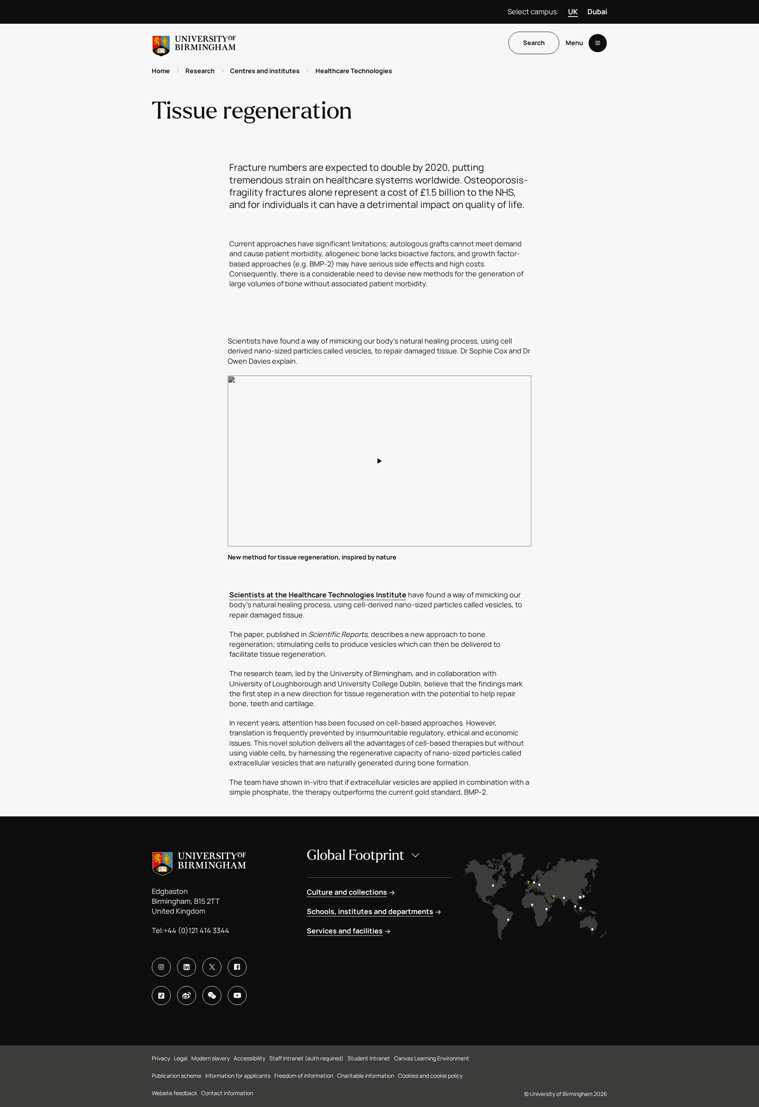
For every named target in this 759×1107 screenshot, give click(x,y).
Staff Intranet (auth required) (306, 1058)
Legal (180, 1058)
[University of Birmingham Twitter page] (211, 967)
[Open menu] (597, 43)
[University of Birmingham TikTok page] (161, 995)
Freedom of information (303, 1075)
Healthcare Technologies (353, 70)
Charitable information (365, 1075)
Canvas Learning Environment (431, 1058)
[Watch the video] (379, 461)
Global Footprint (355, 855)
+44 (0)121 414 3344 (196, 930)
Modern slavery (210, 1058)
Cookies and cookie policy (430, 1075)
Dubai (597, 11)
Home (161, 70)
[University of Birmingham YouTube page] (237, 995)
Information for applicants (237, 1075)
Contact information (227, 1093)
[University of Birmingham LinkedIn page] (186, 967)
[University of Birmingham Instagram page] (161, 967)
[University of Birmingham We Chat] (211, 995)
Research (200, 70)
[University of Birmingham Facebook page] (237, 967)
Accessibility (249, 1058)
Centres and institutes (265, 70)
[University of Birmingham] (194, 42)
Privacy (161, 1058)
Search (534, 43)
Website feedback (174, 1093)
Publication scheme (176, 1075)
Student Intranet (368, 1058)
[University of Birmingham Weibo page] (186, 995)
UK (573, 11)
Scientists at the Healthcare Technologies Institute (317, 594)
